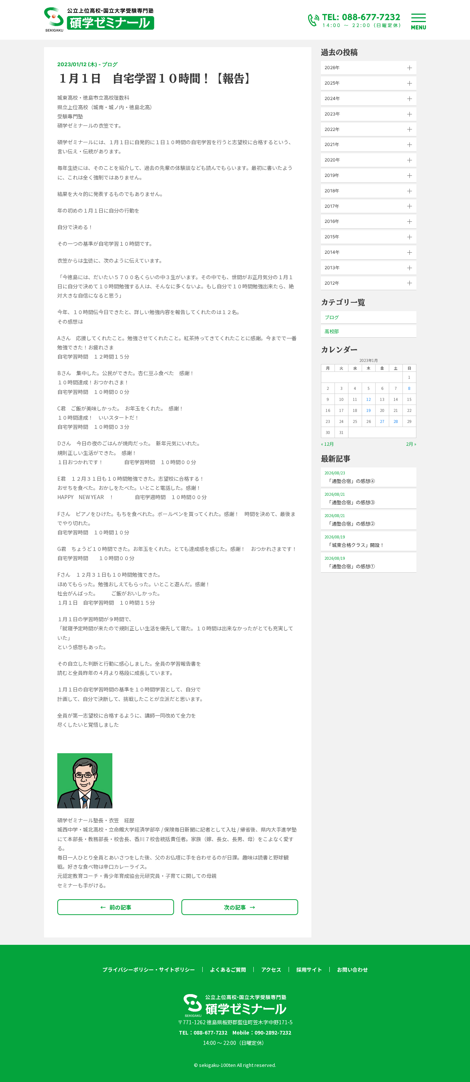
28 (396, 421)
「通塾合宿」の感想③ (350, 498)
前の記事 (115, 907)
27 (382, 421)
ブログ (332, 317)
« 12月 (327, 444)
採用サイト (309, 969)
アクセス (271, 969)
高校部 (332, 331)
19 (368, 410)
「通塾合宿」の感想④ (350, 477)
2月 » (411, 444)
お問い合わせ (352, 969)
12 (368, 399)
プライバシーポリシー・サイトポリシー (148, 969)
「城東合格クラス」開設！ (354, 541)
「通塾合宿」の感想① (350, 562)
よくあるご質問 (228, 969)
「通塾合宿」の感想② (350, 520)
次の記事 (239, 907)
